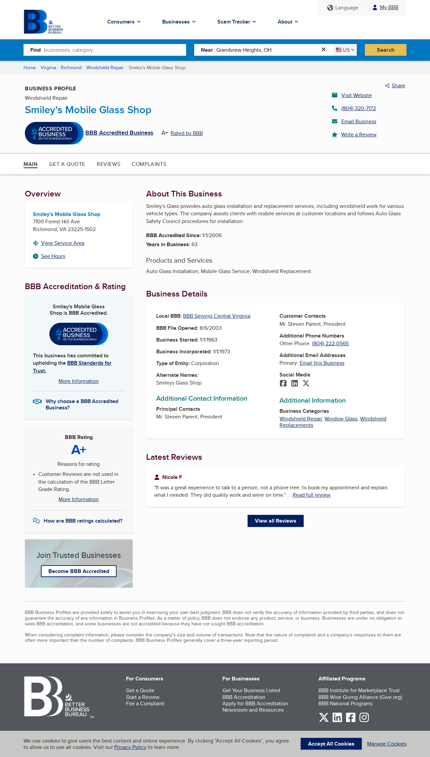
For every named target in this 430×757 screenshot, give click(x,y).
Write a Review (359, 134)
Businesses (176, 22)
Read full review (312, 495)
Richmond (71, 67)
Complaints (149, 164)
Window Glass (341, 418)
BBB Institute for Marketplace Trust (359, 690)
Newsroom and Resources (253, 710)
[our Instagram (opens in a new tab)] (364, 721)
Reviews (108, 164)
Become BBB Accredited (78, 571)
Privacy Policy (130, 747)
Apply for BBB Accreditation (255, 703)
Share (398, 85)
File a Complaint (145, 703)
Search (385, 50)
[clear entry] (325, 50)
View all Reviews (275, 521)
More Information (78, 381)
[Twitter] (306, 384)
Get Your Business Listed (251, 690)
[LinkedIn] (294, 384)
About (285, 22)
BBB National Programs (345, 703)
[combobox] (115, 50)
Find (35, 50)
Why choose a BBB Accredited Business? (82, 404)
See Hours (53, 256)
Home (30, 67)
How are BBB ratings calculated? (83, 521)
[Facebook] (283, 384)
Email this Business (322, 363)
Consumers (121, 22)
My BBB (389, 7)
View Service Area (62, 243)
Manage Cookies (386, 744)
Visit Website (356, 95)
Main (31, 164)
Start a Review (143, 697)
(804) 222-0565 (330, 343)
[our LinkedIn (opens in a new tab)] (337, 721)
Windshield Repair (105, 67)
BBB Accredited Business (119, 133)
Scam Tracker (233, 22)
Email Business (358, 121)
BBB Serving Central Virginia (216, 316)
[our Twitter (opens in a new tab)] (323, 721)
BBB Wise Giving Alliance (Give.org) (360, 697)
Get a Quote (67, 164)
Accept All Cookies (331, 744)
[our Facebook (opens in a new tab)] (350, 721)
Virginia (48, 67)
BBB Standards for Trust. (72, 366)
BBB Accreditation (243, 697)
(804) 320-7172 (358, 108)
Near (207, 50)
